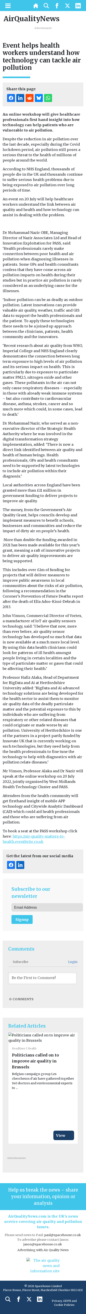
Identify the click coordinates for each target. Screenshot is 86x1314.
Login (72, 962)
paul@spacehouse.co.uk (63, 1235)
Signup (22, 919)
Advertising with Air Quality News (43, 1250)
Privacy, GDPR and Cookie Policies (64, 1302)
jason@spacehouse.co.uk (43, 1244)
